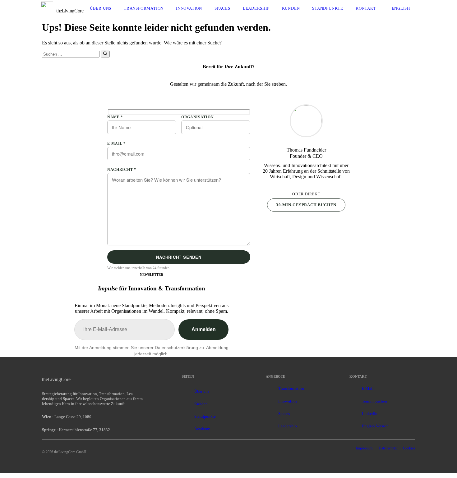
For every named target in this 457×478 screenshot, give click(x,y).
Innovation (189, 8)
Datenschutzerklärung (176, 347)
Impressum (364, 448)
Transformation (144, 8)
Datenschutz (388, 448)
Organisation (197, 117)
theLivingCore (70, 10)
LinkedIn (369, 413)
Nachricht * (121, 169)
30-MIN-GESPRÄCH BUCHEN (306, 205)
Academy (202, 428)
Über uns (201, 391)
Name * (115, 117)
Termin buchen (374, 401)
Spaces (222, 8)
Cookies (409, 448)
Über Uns (100, 8)
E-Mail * (116, 143)
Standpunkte (327, 8)
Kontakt (366, 8)
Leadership (256, 8)
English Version (375, 426)
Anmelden (204, 329)
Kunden (291, 8)
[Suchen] (105, 54)
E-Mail (368, 388)
